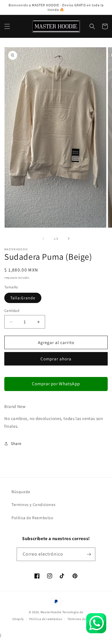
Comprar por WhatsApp (56, 384)
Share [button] (16, 443)
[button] (7, 26)
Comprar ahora (56, 358)
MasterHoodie (50, 612)
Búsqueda (20, 491)
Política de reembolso (45, 619)
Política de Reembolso (32, 517)
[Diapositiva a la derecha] (68, 238)
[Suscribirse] (88, 554)
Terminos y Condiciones (33, 504)
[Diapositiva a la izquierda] (43, 238)
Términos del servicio (83, 619)
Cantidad (11, 310)
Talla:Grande (22, 297)
